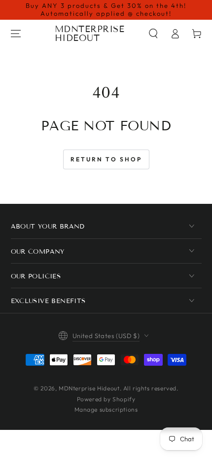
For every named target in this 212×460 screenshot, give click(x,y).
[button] (153, 33)
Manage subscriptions (106, 409)
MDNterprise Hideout (89, 388)
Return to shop (106, 159)
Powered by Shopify (106, 399)
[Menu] (16, 33)
